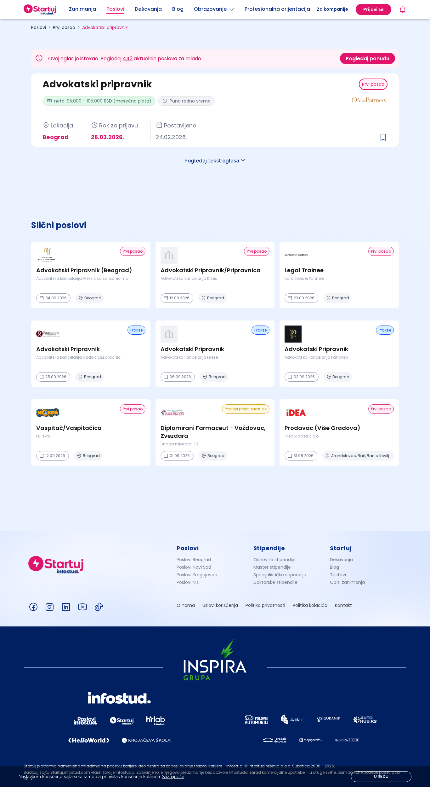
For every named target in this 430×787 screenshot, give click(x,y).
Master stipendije (272, 567)
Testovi (338, 575)
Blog (334, 567)
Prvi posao (64, 27)
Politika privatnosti (265, 605)
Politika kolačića (310, 605)
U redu (381, 776)
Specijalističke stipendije (279, 575)
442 (128, 58)
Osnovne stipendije (274, 559)
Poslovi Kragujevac (197, 575)
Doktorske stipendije (275, 582)
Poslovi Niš (188, 582)
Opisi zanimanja (347, 582)
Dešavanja (341, 559)
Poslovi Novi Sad (194, 567)
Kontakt (343, 605)
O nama (186, 605)
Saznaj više (173, 776)
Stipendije (269, 548)
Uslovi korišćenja (220, 605)
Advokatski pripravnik (105, 27)
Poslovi (38, 27)
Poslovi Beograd (194, 559)
